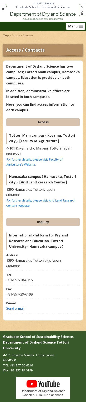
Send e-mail (15, 308)
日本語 (3, 5)
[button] (75, 26)
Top (6, 35)
